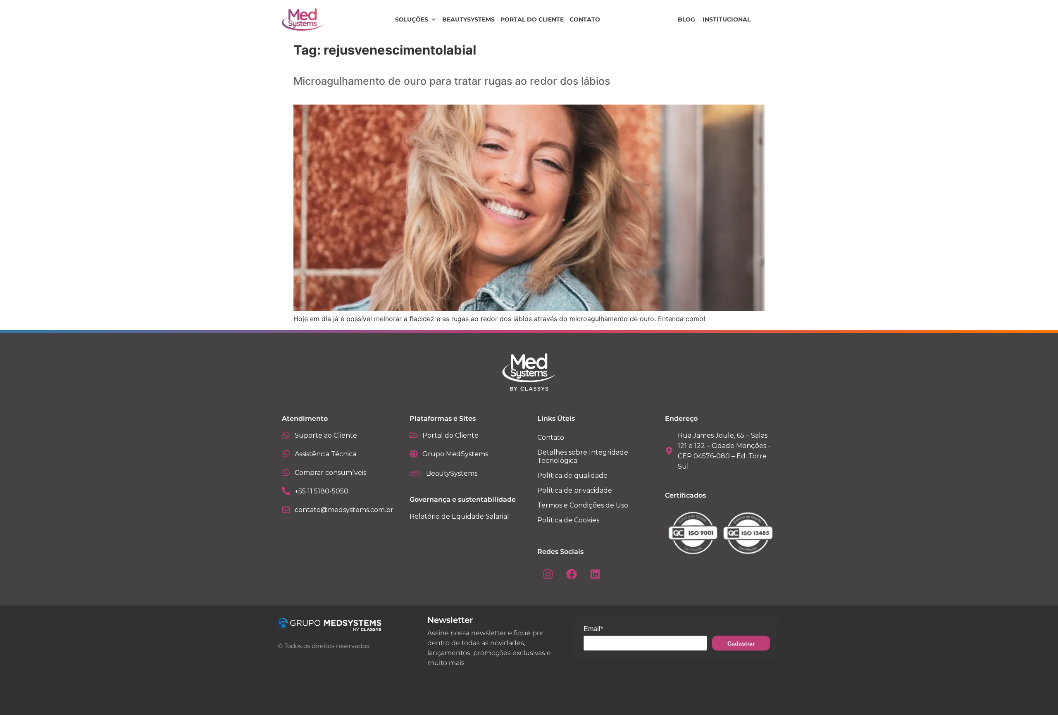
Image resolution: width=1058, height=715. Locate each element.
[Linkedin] (595, 574)
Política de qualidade (572, 475)
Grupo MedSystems (455, 454)
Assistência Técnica (325, 454)
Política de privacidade (574, 490)
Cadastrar (741, 643)
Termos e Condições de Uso (582, 505)
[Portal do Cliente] (414, 435)
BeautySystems (468, 19)
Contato (585, 19)
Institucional (727, 19)
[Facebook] (571, 574)
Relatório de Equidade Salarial (459, 516)
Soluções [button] (411, 19)
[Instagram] (548, 574)
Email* (593, 628)
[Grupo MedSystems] (414, 454)
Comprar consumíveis (330, 473)
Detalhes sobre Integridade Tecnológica (582, 456)
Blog (686, 19)
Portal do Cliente (532, 19)
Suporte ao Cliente (326, 435)
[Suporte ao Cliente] (286, 435)
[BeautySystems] (416, 473)
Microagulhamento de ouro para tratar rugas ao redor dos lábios (451, 81)
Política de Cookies (568, 520)
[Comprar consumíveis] (286, 472)
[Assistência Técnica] (286, 454)
